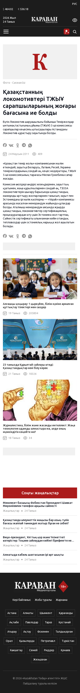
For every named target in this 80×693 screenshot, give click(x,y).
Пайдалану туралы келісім (40, 683)
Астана (11, 613)
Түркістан (68, 640)
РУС (74, 3)
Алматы (28, 613)
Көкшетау (16, 650)
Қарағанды (66, 613)
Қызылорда (26, 640)
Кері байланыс (22, 599)
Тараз (48, 622)
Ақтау (27, 631)
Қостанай (65, 622)
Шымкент (46, 613)
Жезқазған (40, 659)
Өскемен (43, 631)
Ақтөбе (14, 622)
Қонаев (65, 650)
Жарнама (61, 599)
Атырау (12, 631)
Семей (33, 650)
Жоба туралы (43, 599)
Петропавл (48, 640)
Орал (9, 640)
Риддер (49, 650)
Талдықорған (64, 631)
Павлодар (31, 622)
